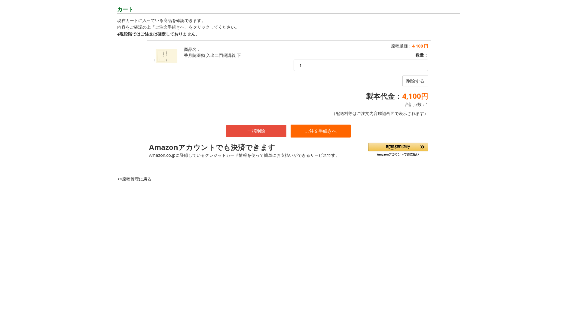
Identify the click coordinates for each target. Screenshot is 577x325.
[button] (398, 149)
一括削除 (256, 131)
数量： (422, 55)
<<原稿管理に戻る (134, 179)
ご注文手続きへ (321, 131)
